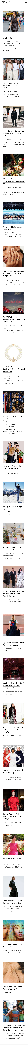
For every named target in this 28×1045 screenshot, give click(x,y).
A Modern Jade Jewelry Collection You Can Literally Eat (14, 181)
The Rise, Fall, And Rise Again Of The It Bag (12, 467)
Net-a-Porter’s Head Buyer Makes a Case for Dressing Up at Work (13, 729)
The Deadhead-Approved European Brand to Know (12, 902)
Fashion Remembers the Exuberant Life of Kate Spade (14, 859)
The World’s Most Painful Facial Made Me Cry (13, 988)
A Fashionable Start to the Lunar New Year (13, 228)
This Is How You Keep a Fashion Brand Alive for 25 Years (13, 85)
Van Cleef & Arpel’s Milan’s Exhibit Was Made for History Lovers (14, 685)
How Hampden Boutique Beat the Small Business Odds (12, 418)
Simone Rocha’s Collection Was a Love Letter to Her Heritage (13, 816)
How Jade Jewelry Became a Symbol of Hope (14, 37)
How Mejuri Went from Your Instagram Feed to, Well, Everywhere (14, 273)
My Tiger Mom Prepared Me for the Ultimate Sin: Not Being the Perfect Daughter (14, 1027)
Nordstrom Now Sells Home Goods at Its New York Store (14, 548)
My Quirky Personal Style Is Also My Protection (14, 644)
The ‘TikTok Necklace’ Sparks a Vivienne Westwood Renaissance (14, 319)
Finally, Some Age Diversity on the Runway (14, 771)
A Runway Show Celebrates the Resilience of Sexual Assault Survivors (13, 593)
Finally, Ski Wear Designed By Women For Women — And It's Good (13, 508)
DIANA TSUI (7, 2)
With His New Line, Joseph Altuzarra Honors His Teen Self (13, 133)
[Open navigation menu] (25, 2)
